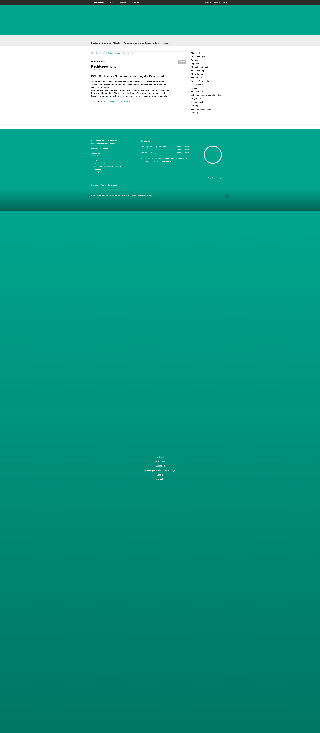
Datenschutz (217, 2)
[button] (182, 62)
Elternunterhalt (197, 78)
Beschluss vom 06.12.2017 (121, 102)
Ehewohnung (197, 74)
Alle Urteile (196, 53)
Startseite (95, 43)
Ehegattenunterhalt (199, 67)
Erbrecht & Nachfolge (200, 81)
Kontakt (164, 43)
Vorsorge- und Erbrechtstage (137, 43)
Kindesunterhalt (198, 92)
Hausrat (194, 88)
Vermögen (195, 105)
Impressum (207, 2)
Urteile (156, 43)
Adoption (195, 60)
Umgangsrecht (197, 102)
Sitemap (225, 2)
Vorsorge (195, 112)
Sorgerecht (196, 98)
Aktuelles (117, 43)
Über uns (106, 43)
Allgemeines (98, 61)
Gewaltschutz (197, 85)
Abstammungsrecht (199, 57)
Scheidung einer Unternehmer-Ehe (206, 95)
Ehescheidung (197, 71)
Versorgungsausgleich (201, 109)
